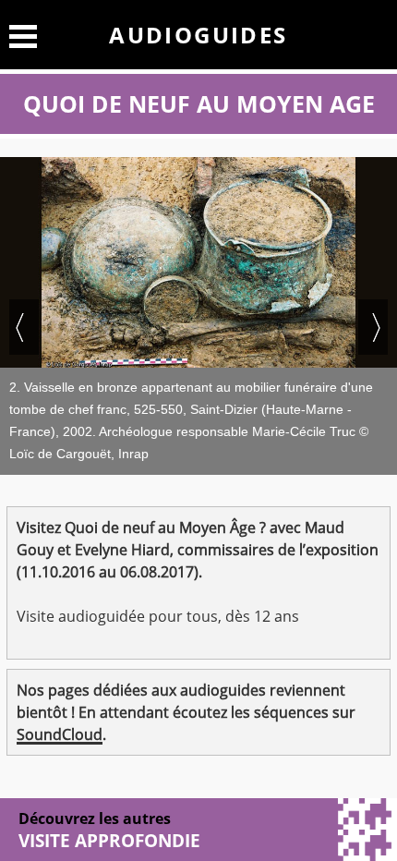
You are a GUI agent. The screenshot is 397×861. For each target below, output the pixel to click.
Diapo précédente (24, 327)
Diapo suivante (373, 327)
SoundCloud (59, 734)
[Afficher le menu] (23, 33)
